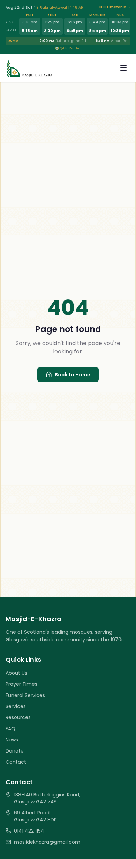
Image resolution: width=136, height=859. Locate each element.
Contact (16, 761)
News (12, 739)
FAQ (10, 728)
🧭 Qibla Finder (68, 48)
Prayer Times (21, 684)
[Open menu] (123, 68)
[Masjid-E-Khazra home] (29, 68)
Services (16, 706)
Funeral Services (25, 695)
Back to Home (72, 374)
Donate (15, 750)
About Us (16, 672)
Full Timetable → (114, 7)
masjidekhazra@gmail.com (47, 841)
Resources (18, 717)
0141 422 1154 (29, 830)
